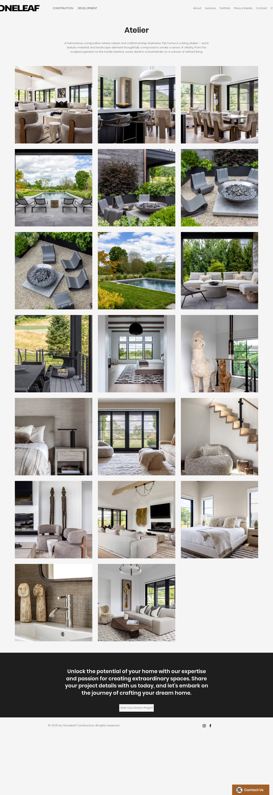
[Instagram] (204, 726)
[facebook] (210, 726)
